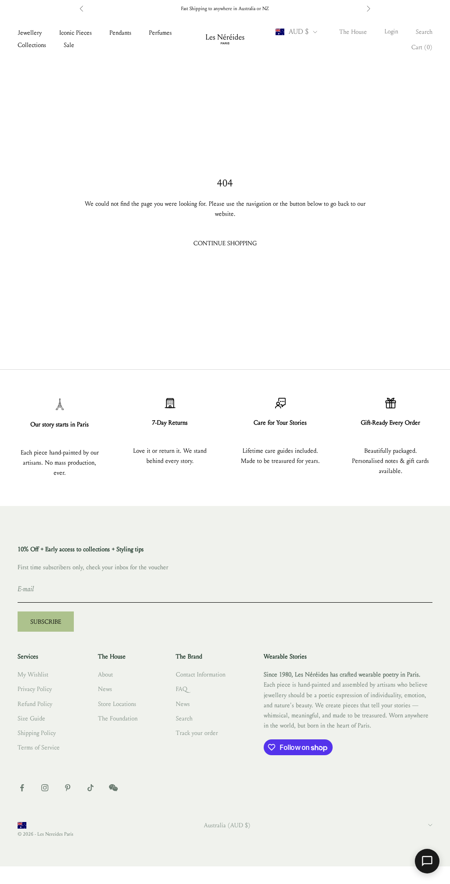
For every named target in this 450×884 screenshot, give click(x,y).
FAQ (181, 689)
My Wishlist (33, 674)
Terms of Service (39, 747)
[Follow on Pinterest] (67, 787)
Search (184, 718)
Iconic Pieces (75, 32)
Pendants (120, 32)
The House (353, 32)
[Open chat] (427, 861)
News (105, 689)
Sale (69, 45)
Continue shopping (225, 243)
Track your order (197, 733)
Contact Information (200, 674)
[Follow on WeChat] (113, 787)
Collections (32, 45)
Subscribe (45, 622)
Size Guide (31, 718)
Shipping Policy (37, 733)
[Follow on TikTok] (90, 787)
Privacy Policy (35, 689)
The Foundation (118, 718)
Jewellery (30, 32)
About (105, 674)
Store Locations (117, 704)
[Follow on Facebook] (22, 787)
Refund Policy (35, 704)
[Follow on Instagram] (44, 787)
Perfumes (160, 32)
